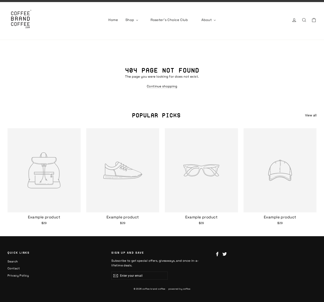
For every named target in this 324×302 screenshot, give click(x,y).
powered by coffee (179, 288)
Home (113, 20)
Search (13, 261)
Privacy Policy (18, 275)
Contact (14, 268)
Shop (130, 20)
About (207, 20)
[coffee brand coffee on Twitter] (224, 253)
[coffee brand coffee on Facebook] (217, 253)
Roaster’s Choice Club (169, 20)
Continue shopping (162, 86)
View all (310, 115)
